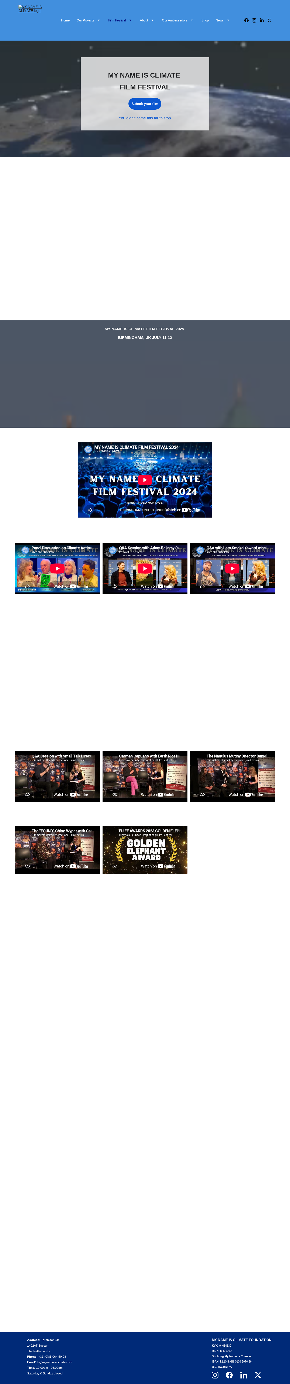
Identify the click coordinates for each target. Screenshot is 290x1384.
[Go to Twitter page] (269, 20)
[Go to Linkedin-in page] (263, 20)
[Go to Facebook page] (248, 20)
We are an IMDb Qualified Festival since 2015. (83, 894)
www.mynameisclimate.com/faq (156, 1299)
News (220, 20)
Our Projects (85, 20)
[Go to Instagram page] (256, 20)
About (144, 20)
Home (65, 20)
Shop (205, 20)
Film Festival (117, 20)
